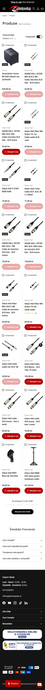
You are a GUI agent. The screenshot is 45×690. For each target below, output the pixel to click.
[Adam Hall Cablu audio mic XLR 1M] (11, 347)
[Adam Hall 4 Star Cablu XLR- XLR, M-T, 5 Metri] (33, 172)
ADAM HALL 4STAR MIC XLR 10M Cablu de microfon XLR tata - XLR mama (33, 247)
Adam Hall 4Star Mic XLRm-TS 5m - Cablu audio (33, 307)
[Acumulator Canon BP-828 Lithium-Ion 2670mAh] (11, 57)
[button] (42, 8)
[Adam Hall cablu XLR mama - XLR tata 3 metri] (33, 401)
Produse (12, 16)
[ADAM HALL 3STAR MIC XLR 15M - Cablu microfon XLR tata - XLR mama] (11, 114)
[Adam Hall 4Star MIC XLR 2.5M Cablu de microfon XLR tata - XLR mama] (11, 286)
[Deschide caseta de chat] (39, 684)
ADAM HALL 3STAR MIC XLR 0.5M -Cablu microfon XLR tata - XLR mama (33, 78)
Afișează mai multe (22, 512)
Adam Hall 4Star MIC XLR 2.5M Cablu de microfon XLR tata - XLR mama (10, 309)
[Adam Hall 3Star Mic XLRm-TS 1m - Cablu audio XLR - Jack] (33, 114)
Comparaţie (30, 37)
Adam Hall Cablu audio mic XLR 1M (10, 365)
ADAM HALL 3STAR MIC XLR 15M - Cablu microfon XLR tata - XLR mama (11, 135)
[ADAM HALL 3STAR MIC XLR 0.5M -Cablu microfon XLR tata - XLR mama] (33, 57)
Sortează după (8, 35)
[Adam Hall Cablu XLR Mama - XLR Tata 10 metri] (33, 347)
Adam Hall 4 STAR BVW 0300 (10, 190)
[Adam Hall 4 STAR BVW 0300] (11, 172)
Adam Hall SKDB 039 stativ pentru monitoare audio (32, 476)
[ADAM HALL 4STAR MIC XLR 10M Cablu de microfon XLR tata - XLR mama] (33, 226)
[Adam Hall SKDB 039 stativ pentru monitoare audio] (33, 456)
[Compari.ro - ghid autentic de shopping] (15, 656)
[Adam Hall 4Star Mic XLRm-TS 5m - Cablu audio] (33, 286)
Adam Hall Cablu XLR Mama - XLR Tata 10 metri (32, 367)
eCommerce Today (32, 684)
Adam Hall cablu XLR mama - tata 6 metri (10, 421)
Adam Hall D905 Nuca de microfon (10, 474)
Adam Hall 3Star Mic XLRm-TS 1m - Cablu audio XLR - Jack (33, 135)
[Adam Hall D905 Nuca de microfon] (11, 456)
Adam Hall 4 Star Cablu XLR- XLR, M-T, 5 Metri (33, 192)
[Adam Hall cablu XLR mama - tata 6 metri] (11, 401)
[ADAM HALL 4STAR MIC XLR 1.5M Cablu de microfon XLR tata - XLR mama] (11, 226)
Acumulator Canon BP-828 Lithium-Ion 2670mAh (11, 76)
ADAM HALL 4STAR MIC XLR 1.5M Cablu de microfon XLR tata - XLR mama (11, 249)
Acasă (4, 16)
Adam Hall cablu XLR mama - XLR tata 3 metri (32, 421)
